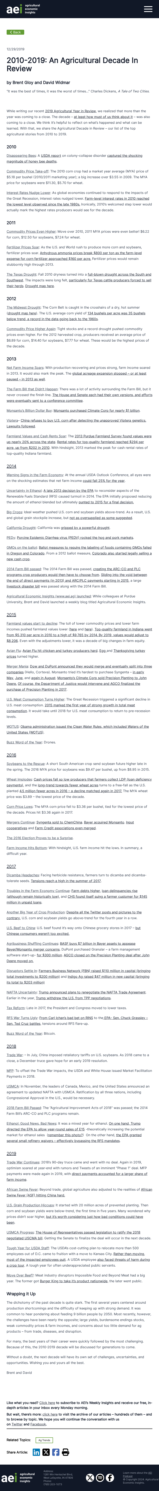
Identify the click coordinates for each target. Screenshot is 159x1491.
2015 (11, 614)
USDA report (51, 155)
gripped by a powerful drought (85, 528)
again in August (43, 678)
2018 (11, 1046)
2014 (11, 466)
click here (50, 1414)
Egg (103, 651)
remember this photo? (65, 1135)
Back (17, 32)
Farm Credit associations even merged (65, 828)
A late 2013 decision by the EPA (68, 490)
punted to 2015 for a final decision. (106, 502)
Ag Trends (44, 1440)
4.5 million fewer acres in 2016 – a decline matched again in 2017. (70, 791)
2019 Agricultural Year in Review (70, 111)
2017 (11, 866)
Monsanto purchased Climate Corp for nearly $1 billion (97, 410)
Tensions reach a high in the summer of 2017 (66, 881)
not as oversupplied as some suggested (101, 518)
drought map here (22, 313)
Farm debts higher (85, 891)
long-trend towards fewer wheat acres (68, 785)
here (73, 629)
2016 (11, 755)
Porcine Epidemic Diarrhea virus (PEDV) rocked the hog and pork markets (75, 538)
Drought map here (39, 286)
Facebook (38, 1424)
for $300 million (49, 955)
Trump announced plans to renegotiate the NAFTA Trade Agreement (92, 992)
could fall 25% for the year (104, 481)
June (19, 678)
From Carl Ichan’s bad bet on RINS (66, 1018)
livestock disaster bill (23, 586)
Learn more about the (137, 1474)
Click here (47, 1403)
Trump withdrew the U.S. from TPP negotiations (73, 998)
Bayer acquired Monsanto (104, 822)
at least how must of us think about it (103, 117)
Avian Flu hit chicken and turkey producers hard (60, 651)
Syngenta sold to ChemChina (59, 822)
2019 (11, 1153)
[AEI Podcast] (100, 1478)
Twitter (17, 1424)
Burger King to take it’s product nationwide (73, 1281)
